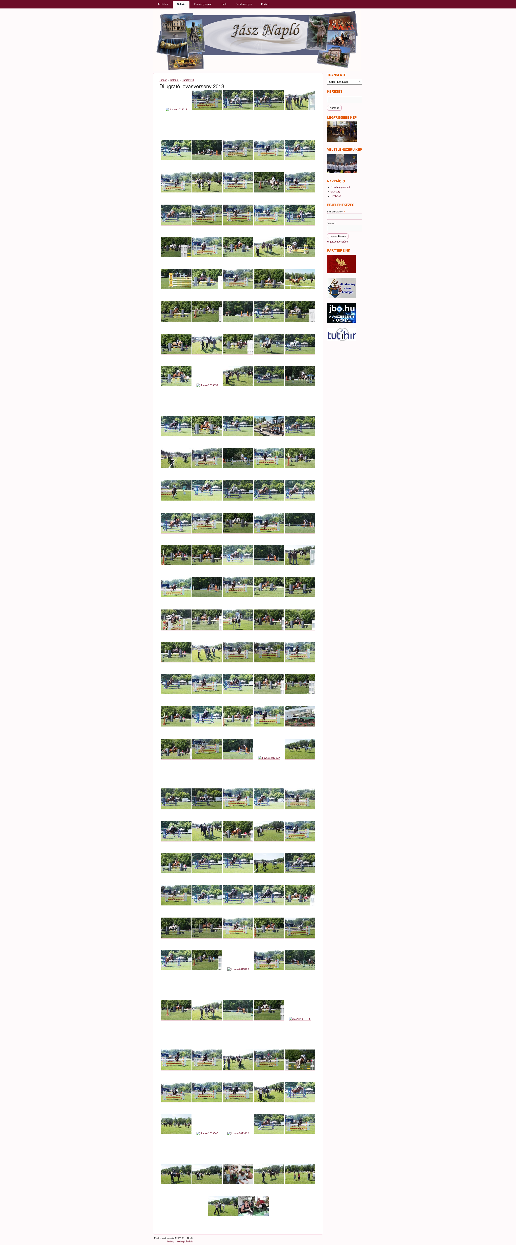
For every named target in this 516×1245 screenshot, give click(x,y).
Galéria (181, 4)
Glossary (335, 191)
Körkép (265, 4)
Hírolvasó (336, 196)
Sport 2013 (188, 80)
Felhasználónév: (336, 211)
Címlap (163, 80)
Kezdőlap (162, 4)
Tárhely (170, 1241)
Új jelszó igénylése (337, 241)
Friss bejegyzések (340, 187)
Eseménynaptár (203, 4)
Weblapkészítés (185, 1241)
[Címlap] (257, 40)
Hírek (224, 4)
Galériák (174, 80)
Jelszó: (331, 223)
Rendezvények (244, 4)
